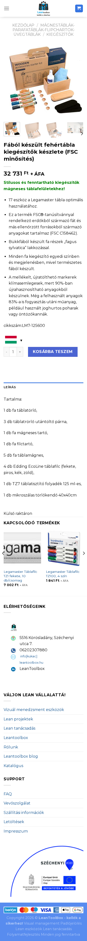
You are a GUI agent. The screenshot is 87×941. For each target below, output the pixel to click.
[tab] (43, 387)
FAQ (8, 794)
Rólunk (11, 747)
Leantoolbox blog (21, 756)
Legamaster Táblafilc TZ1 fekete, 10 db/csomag (20, 576)
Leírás (10, 387)
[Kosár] (79, 9)
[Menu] (6, 8)
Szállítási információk (24, 812)
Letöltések (14, 821)
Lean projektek (18, 719)
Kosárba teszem (53, 351)
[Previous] (11, 81)
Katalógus (13, 765)
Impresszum (16, 831)
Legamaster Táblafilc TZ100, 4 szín (63, 574)
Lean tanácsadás (19, 728)
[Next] (75, 81)
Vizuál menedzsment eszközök (34, 709)
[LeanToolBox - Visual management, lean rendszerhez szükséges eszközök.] (43, 8)
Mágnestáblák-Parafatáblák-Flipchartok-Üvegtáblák (44, 30)
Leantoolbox (16, 737)
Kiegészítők (59, 34)
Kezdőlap (23, 25)
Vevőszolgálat (17, 803)
